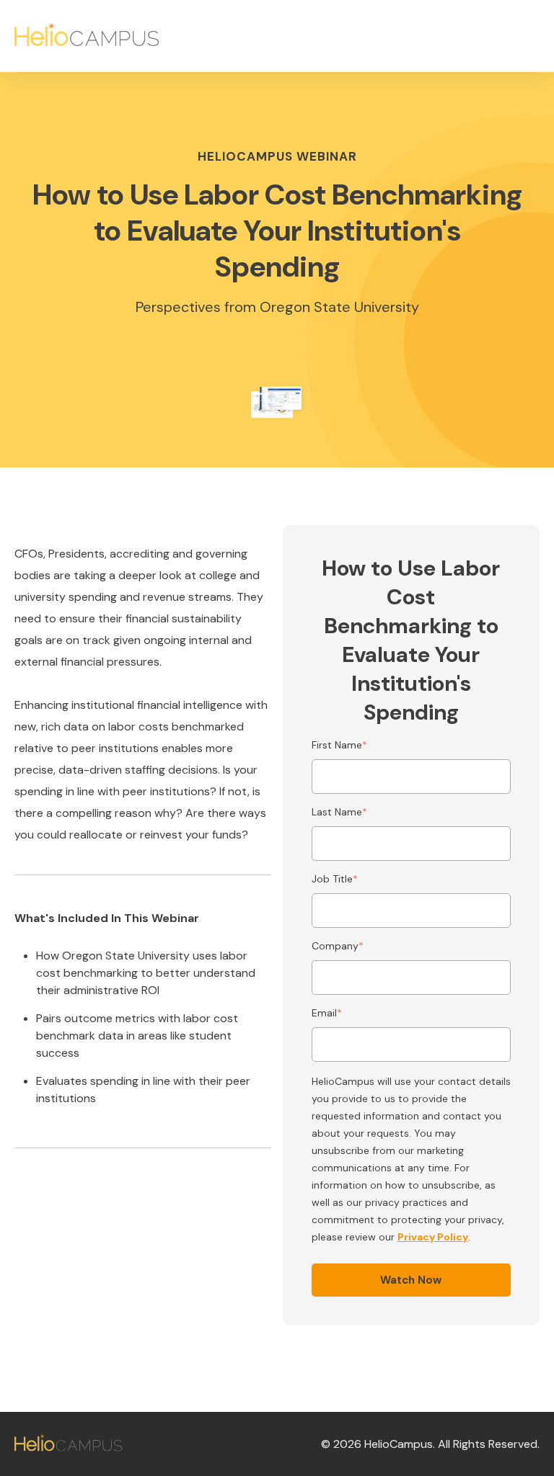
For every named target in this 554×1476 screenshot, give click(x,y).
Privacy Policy (432, 1236)
